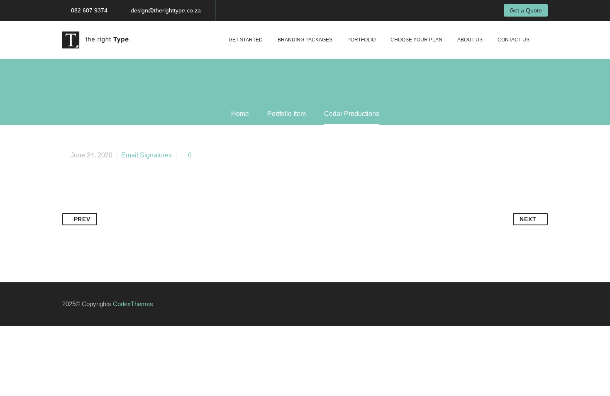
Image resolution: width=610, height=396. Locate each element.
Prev (82, 219)
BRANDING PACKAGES (305, 40)
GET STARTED (246, 40)
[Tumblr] (117, 207)
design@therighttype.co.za (166, 10)
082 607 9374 (89, 10)
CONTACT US (513, 40)
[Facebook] (234, 10)
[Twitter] (85, 207)
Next (528, 219)
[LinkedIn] (132, 207)
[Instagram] (246, 10)
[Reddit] (148, 207)
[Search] (545, 40)
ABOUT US (470, 40)
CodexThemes (133, 304)
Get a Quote (526, 10)
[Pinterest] (101, 207)
